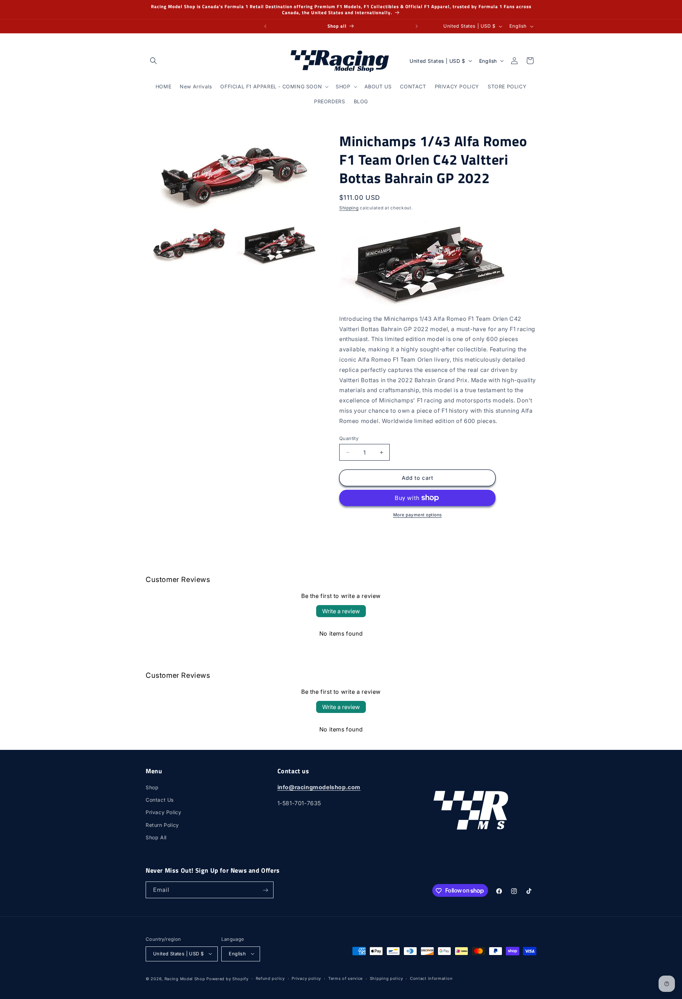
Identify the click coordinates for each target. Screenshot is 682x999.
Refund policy (270, 978)
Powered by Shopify (227, 978)
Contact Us (160, 800)
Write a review (341, 611)
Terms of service (345, 978)
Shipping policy (386, 978)
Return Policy (162, 825)
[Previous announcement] (265, 26)
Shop (152, 788)
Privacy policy (306, 978)
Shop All (156, 837)
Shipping (349, 207)
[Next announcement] (416, 26)
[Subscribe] (265, 890)
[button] (153, 60)
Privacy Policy (163, 812)
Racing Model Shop (184, 978)
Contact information (431, 978)
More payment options (417, 514)
